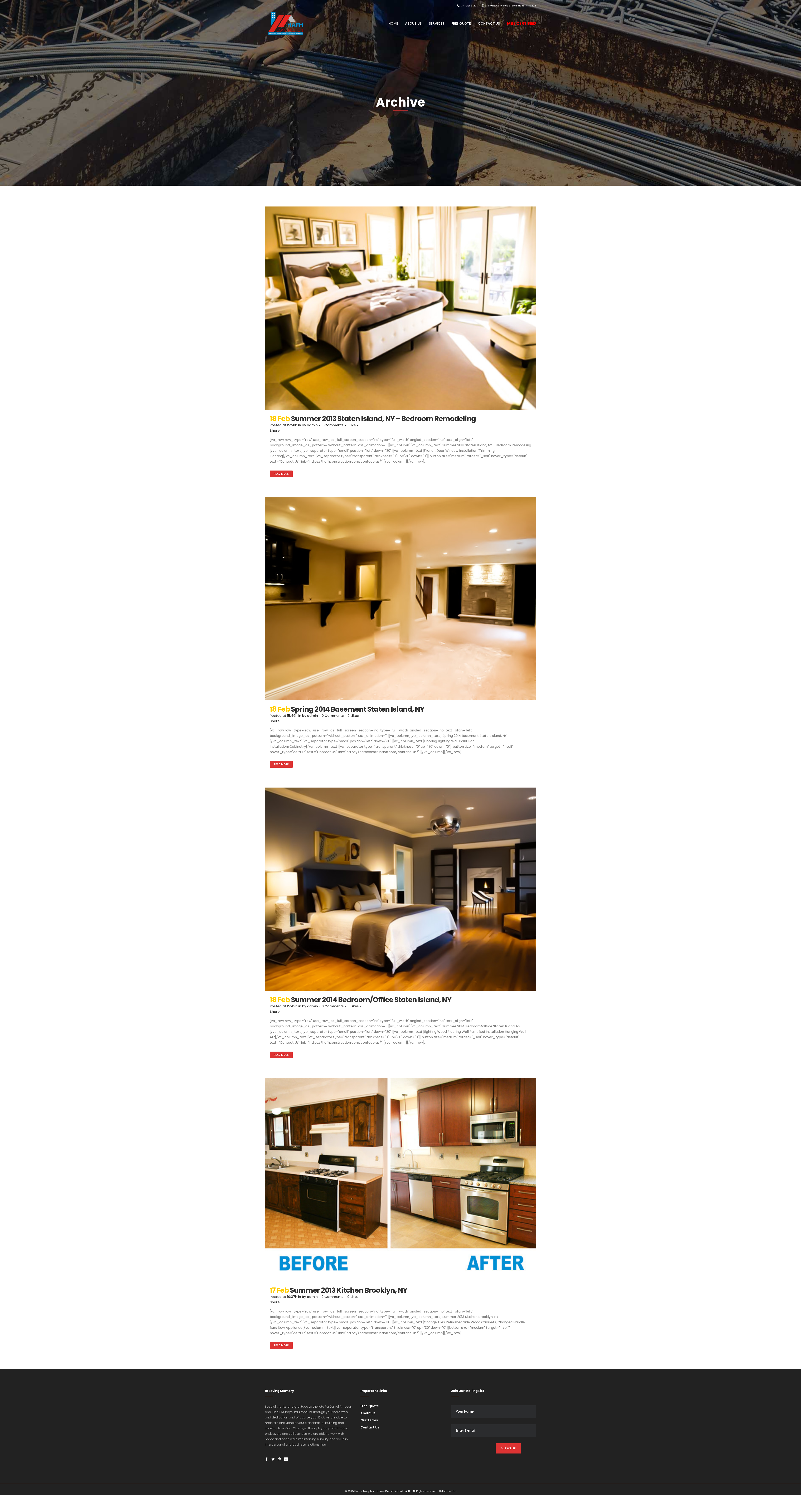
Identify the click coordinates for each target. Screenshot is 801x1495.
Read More (281, 474)
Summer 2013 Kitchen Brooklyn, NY (348, 1290)
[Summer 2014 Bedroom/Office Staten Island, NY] (400, 889)
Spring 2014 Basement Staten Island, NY (357, 709)
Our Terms (369, 1420)
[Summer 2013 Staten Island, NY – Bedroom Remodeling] (400, 308)
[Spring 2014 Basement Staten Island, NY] (400, 598)
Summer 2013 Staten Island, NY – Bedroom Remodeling (383, 419)
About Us (367, 1413)
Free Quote (369, 1406)
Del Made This (448, 1491)
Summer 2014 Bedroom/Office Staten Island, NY (371, 1000)
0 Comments (332, 425)
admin (312, 425)
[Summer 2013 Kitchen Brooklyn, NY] (400, 1179)
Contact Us (369, 1427)
